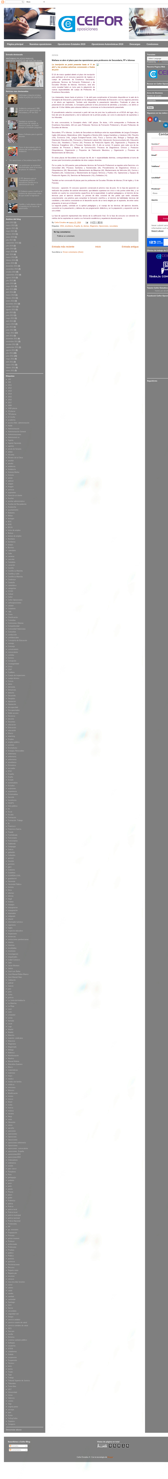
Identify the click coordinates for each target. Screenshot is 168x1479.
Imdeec (11, 902)
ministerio (11, 1087)
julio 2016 (9, 246)
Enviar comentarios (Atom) (73, 252)
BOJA (10, 527)
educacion (12, 725)
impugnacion (13, 907)
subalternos (12, 1351)
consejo (11, 643)
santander (11, 1299)
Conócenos (152, 44)
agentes (11, 446)
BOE (10, 524)
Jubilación (12, 980)
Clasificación (13, 617)
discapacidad (13, 707)
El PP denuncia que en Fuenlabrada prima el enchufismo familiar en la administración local (28, 181)
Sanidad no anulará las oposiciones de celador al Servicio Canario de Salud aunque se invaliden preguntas (30, 124)
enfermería (12, 757)
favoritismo (12, 800)
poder (10, 1198)
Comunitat (12, 632)
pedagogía (12, 1177)
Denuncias (12, 690)
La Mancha (12, 1003)
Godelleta (11, 873)
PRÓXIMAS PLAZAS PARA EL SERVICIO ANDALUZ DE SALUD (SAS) (24, 60)
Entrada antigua (130, 246)
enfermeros (12, 759)
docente (11, 719)
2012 (10, 388)
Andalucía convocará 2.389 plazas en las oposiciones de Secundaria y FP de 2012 (30, 110)
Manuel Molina (13, 1061)
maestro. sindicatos (15, 1038)
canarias (11, 556)
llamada (11, 1021)
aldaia (10, 452)
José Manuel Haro (15, 977)
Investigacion (13, 954)
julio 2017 (9, 240)
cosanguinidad (13, 664)
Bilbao (10, 516)
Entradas (14, 1446)
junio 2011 (10, 356)
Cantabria (11, 562)
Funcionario (12, 838)
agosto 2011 (10, 350)
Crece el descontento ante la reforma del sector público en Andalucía (30, 149)
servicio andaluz (14, 1320)
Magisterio (94, 226)
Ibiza (10, 890)
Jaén (10, 963)
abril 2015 (9, 289)
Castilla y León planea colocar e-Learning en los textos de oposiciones (30, 206)
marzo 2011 (10, 365)
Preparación (12, 1233)
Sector (10, 1308)
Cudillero (11, 672)
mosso (10, 1099)
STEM (10, 1349)
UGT (10, 1389)
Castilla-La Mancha (15, 577)
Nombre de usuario (154, 96)
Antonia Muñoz (13, 472)
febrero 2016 (10, 260)
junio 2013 (10, 315)
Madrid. (11, 1032)
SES (10, 1328)
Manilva (11, 1058)
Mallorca (11, 1053)
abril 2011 (9, 362)
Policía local (12, 1212)
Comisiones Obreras (15, 623)
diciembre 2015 (11, 266)
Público (11, 1256)
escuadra (11, 768)
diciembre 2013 (11, 304)
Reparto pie (12, 1273)
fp (81, 226)
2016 (62, 226)
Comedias (12, 620)
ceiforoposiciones (14, 603)
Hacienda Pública (14, 884)
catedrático (12, 585)
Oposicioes (12, 1137)
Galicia (10, 849)
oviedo (10, 1166)
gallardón (11, 852)
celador (11, 606)
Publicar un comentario (66, 236)
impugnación (13, 910)
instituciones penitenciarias (18, 939)
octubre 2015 (11, 272)
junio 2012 (10, 330)
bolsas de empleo (14, 536)
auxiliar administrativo (16, 501)
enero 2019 (10, 237)
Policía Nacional (14, 1221)
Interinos (11, 945)
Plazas (10, 1192)
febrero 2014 (10, 298)
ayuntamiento (13, 510)
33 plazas (11, 411)
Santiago (11, 1302)
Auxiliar (11, 498)
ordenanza (12, 1163)
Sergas (10, 1317)
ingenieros (12, 925)
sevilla (10, 1334)
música (11, 1111)
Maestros (11, 1041)
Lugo (10, 1027)
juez (9, 989)
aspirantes (12, 493)
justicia (10, 997)
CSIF (10, 669)
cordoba (11, 655)
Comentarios (16, 1450)
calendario (12, 550)
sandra (10, 1293)
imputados (12, 913)
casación (11, 565)
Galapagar (12, 847)
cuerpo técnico (13, 678)
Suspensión (12, 1360)
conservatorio (13, 649)
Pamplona (12, 1172)
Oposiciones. (13, 1146)
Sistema (11, 1337)
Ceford (10, 594)
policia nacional (14, 1218)
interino (11, 942)
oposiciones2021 (14, 1154)
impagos (11, 905)
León (10, 1012)
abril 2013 (9, 321)
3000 (10, 405)
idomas (86, 226)
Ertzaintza (12, 765)
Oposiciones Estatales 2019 (71, 44)
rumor (10, 1285)
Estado (10, 780)
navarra (11, 1114)
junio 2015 (10, 283)
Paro (10, 1175)
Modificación (13, 1093)
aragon (10, 484)
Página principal (15, 44)
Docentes (11, 722)
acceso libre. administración (18, 423)
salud (10, 1291)
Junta (10, 995)
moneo (10, 1096)
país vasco (12, 1169)
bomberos (11, 542)
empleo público (13, 742)
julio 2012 (9, 327)
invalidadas (12, 948)
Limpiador (11, 1015)
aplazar (11, 481)
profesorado (12, 1244)
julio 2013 (9, 312)
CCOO (10, 591)
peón (10, 1186)
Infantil (10, 919)
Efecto (10, 733)
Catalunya (12, 579)
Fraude (10, 832)
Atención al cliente (15, 495)
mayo (10, 1076)
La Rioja (11, 1006)
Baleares (11, 513)
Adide (10, 426)
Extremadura (13, 794)
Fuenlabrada (12, 835)
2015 (10, 397)
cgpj (9, 611)
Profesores (12, 1247)
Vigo (9, 1404)
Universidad (12, 1392)
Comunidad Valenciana (16, 629)
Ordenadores (13, 1160)
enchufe (11, 745)
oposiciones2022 (14, 1157)
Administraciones (14, 434)
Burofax (11, 548)
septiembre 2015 (12, 275)
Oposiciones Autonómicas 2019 (107, 44)
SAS (10, 1305)
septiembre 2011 (12, 347)
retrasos (11, 1279)
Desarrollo (12, 696)
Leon (10, 1009)
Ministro (11, 1090)
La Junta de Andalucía (16, 1000)
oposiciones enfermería (17, 1143)
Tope (10, 1375)
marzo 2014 (10, 295)
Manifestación (13, 1056)
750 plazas (12, 414)
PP (9, 1227)
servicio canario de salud (17, 1322)
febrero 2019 (10, 234)
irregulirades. (13, 957)
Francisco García (14, 829)
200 (9, 382)
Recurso (11, 1267)
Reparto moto (13, 1270)
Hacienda (11, 881)
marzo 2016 (10, 257)
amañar (11, 461)
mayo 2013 (10, 318)
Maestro (11, 1035)
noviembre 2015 (12, 269)
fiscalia (10, 815)
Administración (13, 429)
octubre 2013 (11, 307)
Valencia (11, 1398)
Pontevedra (12, 1224)
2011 (10, 385)
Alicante (11, 455)
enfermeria (12, 754)
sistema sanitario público (17, 1340)
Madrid (10, 1029)
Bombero (11, 539)
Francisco (11, 826)
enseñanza (69, 226)
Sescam (11, 1331)
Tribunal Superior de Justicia (19, 1381)
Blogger (110, 1457)
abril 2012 (9, 336)
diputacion (12, 701)
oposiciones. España (16, 1151)
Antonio (11, 475)
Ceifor (10, 597)
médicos (11, 1085)
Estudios (11, 786)
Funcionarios (13, 841)
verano (10, 1401)
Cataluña (11, 583)
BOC (10, 522)
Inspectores (12, 934)
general (11, 858)
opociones (12, 1131)
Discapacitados (14, 710)
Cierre (10, 614)
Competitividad (13, 626)
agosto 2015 (10, 278)
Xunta (10, 1415)
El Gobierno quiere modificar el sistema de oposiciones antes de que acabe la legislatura (30, 193)
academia (11, 420)
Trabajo (11, 1378)
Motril (10, 1102)
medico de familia (14, 1082)
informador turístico (15, 922)
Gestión (11, 861)
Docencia (11, 716)
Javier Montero (13, 966)
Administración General (17, 432)
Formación (12, 818)
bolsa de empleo (14, 530)
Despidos (11, 699)
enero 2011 (10, 370)
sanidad (11, 1296)
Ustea (10, 1395)
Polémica (11, 1201)
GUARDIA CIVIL (14, 876)
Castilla (11, 568)
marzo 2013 (10, 324)
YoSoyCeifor (12, 1418)
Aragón (10, 487)
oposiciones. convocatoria (18, 1148)
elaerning (11, 736)
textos (10, 1369)
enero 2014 (10, 301)
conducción (12, 635)
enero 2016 (10, 263)
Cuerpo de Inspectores (16, 675)
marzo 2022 (10, 225)
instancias (12, 937)
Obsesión (11, 1122)
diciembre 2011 (11, 339)
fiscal (10, 812)
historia (11, 887)
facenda (11, 797)
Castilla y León (13, 574)
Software (11, 1343)
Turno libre (12, 1386)
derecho (11, 693)
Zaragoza (11, 1424)
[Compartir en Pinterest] (101, 222)
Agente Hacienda (14, 443)
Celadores (12, 609)
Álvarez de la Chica (15, 458)
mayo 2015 (10, 286)
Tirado (10, 1372)
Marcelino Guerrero (15, 1064)
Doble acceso (13, 713)
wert (9, 1412)
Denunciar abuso (14, 1430)
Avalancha (12, 507)
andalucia (11, 466)
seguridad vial (13, 1314)
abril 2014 (9, 292)
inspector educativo (15, 931)
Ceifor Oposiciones (15, 600)
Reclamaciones (14, 1265)
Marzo (10, 1067)
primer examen (13, 1238)
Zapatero (11, 1421)
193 (9, 379)
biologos (11, 519)
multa (10, 1105)
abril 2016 (9, 254)
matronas (11, 1073)
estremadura (12, 783)
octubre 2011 (11, 344)
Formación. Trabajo (15, 820)
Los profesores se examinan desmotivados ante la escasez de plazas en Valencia (30, 167)
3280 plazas (12, 408)
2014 (10, 394)
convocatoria (13, 652)
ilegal (10, 899)
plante (10, 1189)
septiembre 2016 (12, 243)
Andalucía (12, 469)
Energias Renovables (16, 751)
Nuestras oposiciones (40, 44)
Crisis (10, 667)
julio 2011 (9, 353)
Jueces (11, 986)
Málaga (11, 1050)
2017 (10, 403)
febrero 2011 (10, 368)
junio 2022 (10, 222)
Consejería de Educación (17, 640)
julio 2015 (9, 281)
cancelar (11, 559)
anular (10, 478)
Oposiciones (103, 226)
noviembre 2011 (12, 341)
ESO (10, 771)
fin (9, 809)
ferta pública (12, 806)
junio (10, 992)
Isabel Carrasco (14, 960)
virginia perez (13, 1407)
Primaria (11, 1236)
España (77, 226)
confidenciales (13, 638)
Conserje (11, 646)
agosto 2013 (10, 310)
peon (10, 1183)
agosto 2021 (10, 228)
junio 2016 (10, 249)
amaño (10, 463)
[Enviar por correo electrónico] (91, 222)
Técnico (11, 1363)
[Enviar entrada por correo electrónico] (87, 222)
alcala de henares (14, 449)
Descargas (135, 44)
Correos (11, 658)
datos (10, 684)
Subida (10, 1354)
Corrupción (12, 661)
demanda (11, 687)
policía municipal (14, 1215)
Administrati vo (13, 437)
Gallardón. (12, 855)
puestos (11, 1259)
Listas (10, 1018)
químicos (11, 1262)
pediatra (11, 1180)
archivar (11, 490)
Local (10, 1024)
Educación (12, 728)
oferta (10, 1125)
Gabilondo (12, 844)
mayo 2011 (10, 359)
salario (10, 1288)
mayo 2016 (10, 251)
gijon (10, 867)
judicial (10, 983)
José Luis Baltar (14, 971)
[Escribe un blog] (94, 222)
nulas (10, 1119)
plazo (10, 1195)
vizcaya (11, 1410)
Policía (10, 1206)
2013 (10, 391)
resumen (11, 1276)
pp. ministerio (13, 1230)
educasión (12, 730)
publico (10, 1253)
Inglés (10, 928)
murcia (10, 1108)
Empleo (11, 739)
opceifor (11, 1128)
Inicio (98, 246)
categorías (12, 588)
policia (10, 1204)
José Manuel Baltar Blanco (18, 974)
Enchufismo (12, 748)
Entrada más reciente (63, 246)
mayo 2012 (10, 333)
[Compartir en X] (96, 222)
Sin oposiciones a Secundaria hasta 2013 (25, 160)
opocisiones (12, 1134)
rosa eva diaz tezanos (16, 1282)
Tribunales (12, 1383)
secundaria (113, 226)
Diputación (12, 704)
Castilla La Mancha (15, 571)
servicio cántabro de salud (18, 1325)
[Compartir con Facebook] (99, 222)
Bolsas (10, 533)
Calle (10, 553)
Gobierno (11, 870)
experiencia (12, 791)
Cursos (10, 681)
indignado (11, 916)
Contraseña (151, 101)
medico (11, 1079)
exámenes (12, 788)
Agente (10, 440)
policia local (12, 1209)
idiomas (11, 893)
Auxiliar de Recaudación (17, 504)
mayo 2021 (10, 231)
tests (10, 1366)
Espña (10, 777)
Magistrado (12, 1047)
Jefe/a (10, 968)
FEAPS (11, 803)
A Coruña (11, 417)
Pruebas (11, 1250)
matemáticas (13, 1070)
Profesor (11, 1241)
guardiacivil (12, 878)
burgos (10, 545)
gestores (11, 864)
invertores (11, 951)
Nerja (10, 1116)
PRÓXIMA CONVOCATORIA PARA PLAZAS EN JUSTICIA (30, 96)
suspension (12, 1357)
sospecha (11, 1346)
